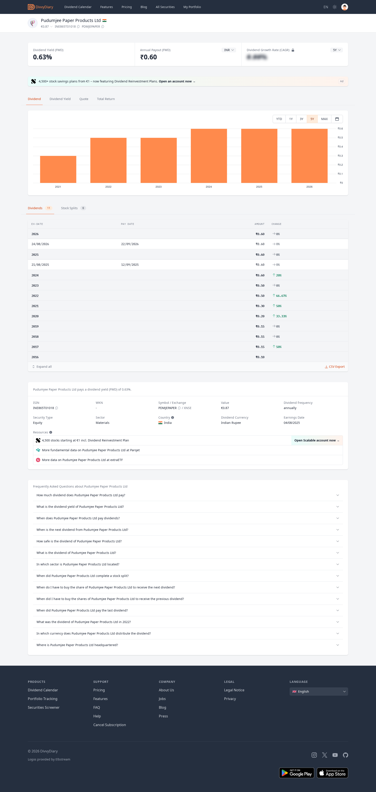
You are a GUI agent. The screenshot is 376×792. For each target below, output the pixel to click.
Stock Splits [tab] (72, 208)
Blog (162, 707)
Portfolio (192, 7)
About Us (166, 690)
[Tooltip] (172, 417)
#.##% (257, 56)
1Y (291, 119)
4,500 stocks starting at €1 (85, 440)
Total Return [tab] (106, 99)
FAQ (96, 707)
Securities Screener (44, 707)
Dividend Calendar (78, 7)
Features (106, 7)
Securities (165, 7)
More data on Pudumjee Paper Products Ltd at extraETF (82, 460)
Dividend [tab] (34, 99)
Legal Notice (234, 690)
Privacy (230, 698)
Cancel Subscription (109, 724)
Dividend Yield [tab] (60, 99)
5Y (312, 119)
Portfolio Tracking (42, 698)
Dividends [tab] (39, 208)
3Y (301, 119)
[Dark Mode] (335, 7)
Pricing (127, 7)
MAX (324, 119)
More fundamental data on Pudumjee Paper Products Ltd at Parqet (91, 450)
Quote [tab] (83, 99)
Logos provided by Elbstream (49, 759)
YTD (279, 119)
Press (163, 716)
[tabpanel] (188, 152)
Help (97, 716)
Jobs (162, 698)
